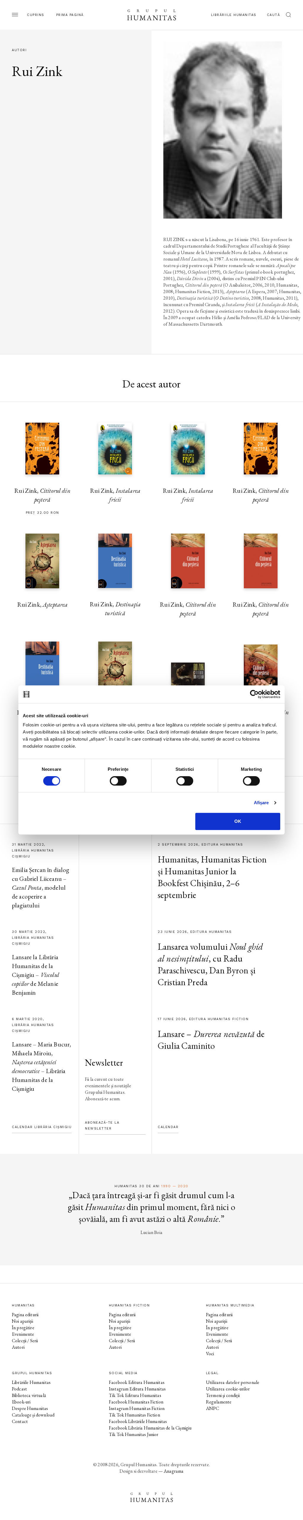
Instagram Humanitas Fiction (137, 1408)
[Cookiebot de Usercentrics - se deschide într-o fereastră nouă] (254, 694)
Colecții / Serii (25, 1341)
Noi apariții (22, 1321)
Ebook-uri (21, 1402)
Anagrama (173, 1471)
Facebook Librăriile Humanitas (138, 1421)
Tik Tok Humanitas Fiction (134, 1415)
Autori (18, 1347)
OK (237, 821)
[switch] (118, 781)
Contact (20, 1421)
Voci (210, 1354)
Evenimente (23, 1334)
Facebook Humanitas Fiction (136, 1402)
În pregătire (23, 1327)
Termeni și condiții (223, 1395)
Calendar (168, 1127)
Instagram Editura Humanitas (137, 1389)
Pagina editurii (25, 1314)
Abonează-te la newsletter (102, 1125)
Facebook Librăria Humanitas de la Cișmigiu (150, 1428)
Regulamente (219, 1402)
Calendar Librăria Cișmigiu (42, 1127)
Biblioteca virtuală (29, 1395)
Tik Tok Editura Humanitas (135, 1395)
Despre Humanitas (30, 1408)
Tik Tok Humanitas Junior (134, 1434)
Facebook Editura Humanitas (137, 1382)
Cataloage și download (33, 1415)
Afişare (261, 802)
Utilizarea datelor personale (232, 1382)
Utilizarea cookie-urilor (228, 1389)
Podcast (19, 1389)
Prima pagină (70, 15)
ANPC (212, 1408)
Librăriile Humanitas (234, 15)
